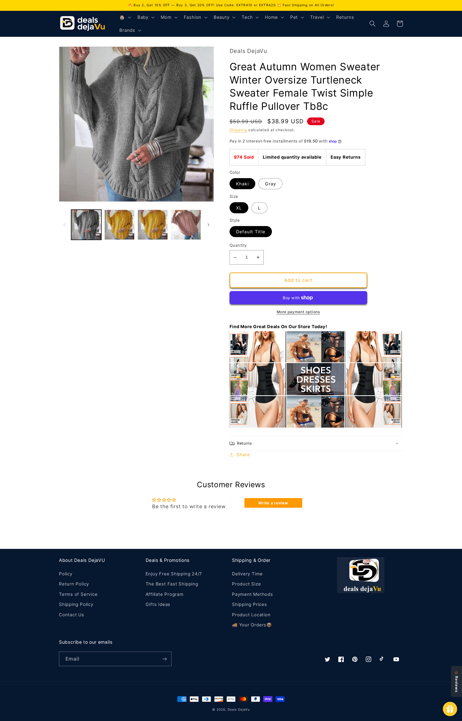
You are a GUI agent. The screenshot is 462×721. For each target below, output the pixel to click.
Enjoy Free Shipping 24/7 (174, 573)
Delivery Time (247, 573)
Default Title (251, 231)
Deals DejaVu (239, 709)
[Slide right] (208, 225)
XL (239, 207)
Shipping (238, 130)
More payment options (298, 312)
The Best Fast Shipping (172, 583)
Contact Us (71, 614)
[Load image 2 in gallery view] (119, 225)
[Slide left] (64, 225)
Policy (65, 573)
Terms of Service (78, 594)
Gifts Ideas (158, 604)
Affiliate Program (165, 594)
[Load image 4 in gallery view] (186, 225)
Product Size (246, 583)
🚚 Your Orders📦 (252, 624)
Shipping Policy (76, 604)
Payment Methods (252, 594)
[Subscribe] (164, 659)
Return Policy (74, 583)
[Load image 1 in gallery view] (86, 225)
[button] (125, 17)
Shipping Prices (249, 604)
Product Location (251, 614)
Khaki (242, 183)
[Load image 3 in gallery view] (153, 225)
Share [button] (243, 454)
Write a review (273, 502)
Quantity (238, 245)
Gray (270, 183)
